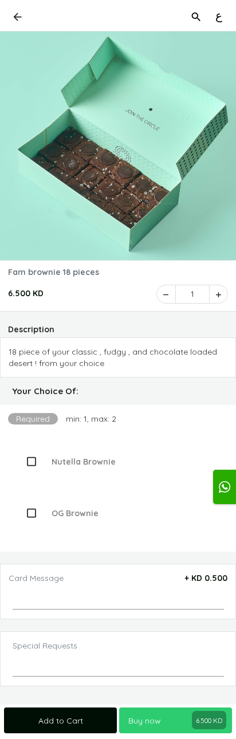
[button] (118, 391)
